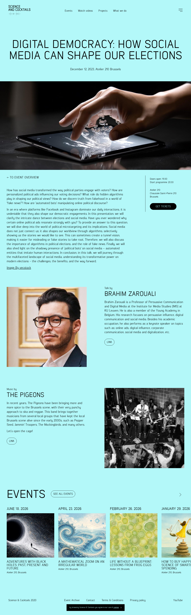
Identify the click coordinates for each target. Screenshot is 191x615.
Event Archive (72, 600)
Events (68, 11)
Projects (103, 11)
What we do (119, 11)
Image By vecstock (19, 267)
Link (109, 342)
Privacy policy (138, 600)
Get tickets (163, 206)
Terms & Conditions (112, 600)
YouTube (178, 600)
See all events (63, 494)
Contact (90, 600)
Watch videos (85, 11)
